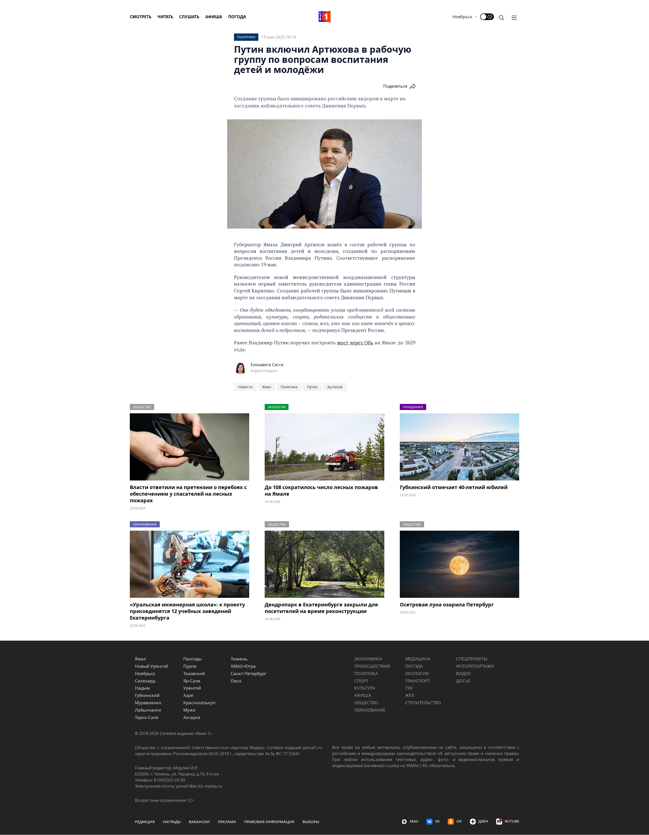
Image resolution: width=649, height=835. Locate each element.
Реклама (227, 821)
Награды (172, 821)
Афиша (213, 17)
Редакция (145, 821)
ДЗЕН (483, 821)
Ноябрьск (462, 17)
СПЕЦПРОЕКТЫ (472, 659)
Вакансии (199, 821)
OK (459, 821)
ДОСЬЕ (463, 681)
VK (437, 821)
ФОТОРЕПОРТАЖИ (475, 666)
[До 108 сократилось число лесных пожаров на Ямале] (324, 446)
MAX (414, 821)
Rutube (512, 821)
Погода (237, 17)
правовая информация (269, 821)
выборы (310, 821)
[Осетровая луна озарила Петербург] (459, 564)
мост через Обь (355, 342)
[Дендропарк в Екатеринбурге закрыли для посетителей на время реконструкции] (324, 564)
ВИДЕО (463, 673)
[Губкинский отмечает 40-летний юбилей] (459, 446)
